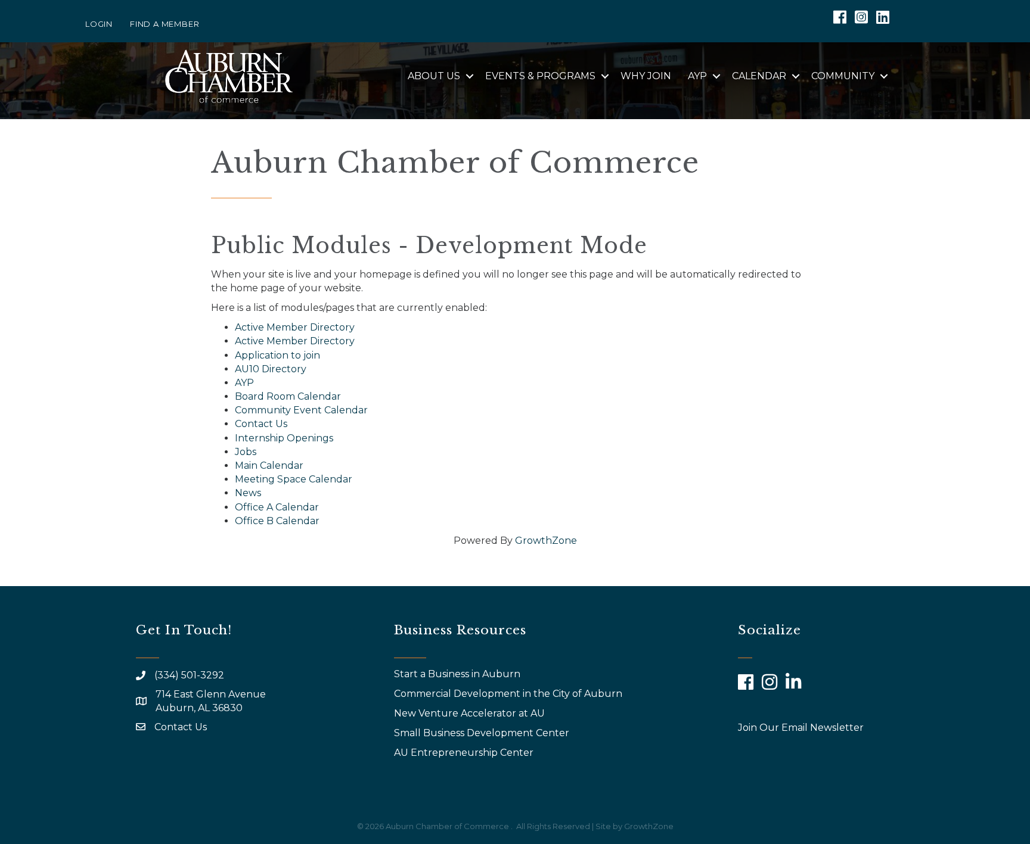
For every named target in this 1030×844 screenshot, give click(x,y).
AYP (697, 76)
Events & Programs (540, 76)
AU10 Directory (270, 369)
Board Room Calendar (288, 396)
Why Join (646, 76)
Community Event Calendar (301, 410)
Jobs (245, 451)
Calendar (759, 76)
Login (99, 24)
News (248, 493)
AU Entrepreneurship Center (465, 752)
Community (842, 76)
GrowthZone (546, 540)
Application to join (277, 355)
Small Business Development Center (483, 733)
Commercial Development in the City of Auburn (509, 693)
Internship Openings (284, 438)
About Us (434, 76)
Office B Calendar (277, 521)
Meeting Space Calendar (293, 479)
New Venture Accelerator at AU (470, 713)
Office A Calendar (277, 507)
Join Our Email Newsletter (801, 727)
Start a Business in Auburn (457, 674)
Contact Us (261, 423)
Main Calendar (269, 465)
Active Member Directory (295, 327)
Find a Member (164, 24)
